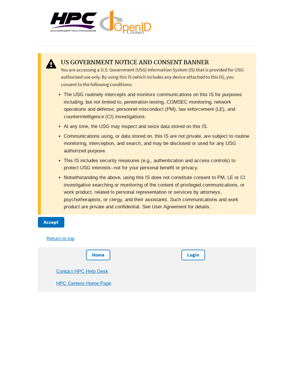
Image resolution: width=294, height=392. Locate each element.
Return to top (60, 238)
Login (193, 255)
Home (98, 255)
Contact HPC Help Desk (82, 271)
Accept (51, 222)
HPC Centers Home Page (83, 283)
